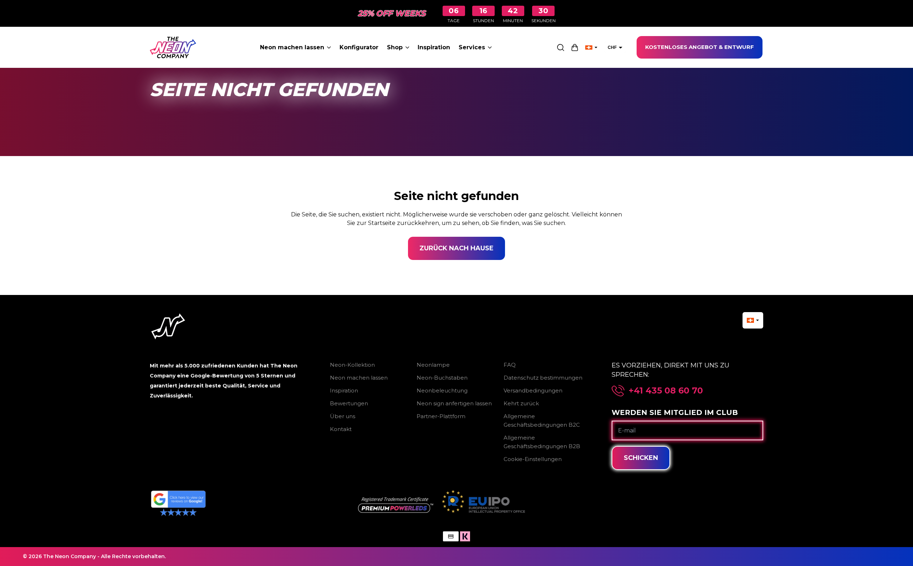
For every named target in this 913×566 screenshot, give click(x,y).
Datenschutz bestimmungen (543, 377)
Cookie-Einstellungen (533, 459)
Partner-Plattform (441, 416)
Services (472, 47)
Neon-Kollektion (352, 364)
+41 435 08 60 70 (666, 391)
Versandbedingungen (533, 390)
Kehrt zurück (521, 403)
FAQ (510, 364)
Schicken (641, 458)
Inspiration (434, 47)
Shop (395, 47)
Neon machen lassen (292, 47)
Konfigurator (359, 47)
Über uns (342, 416)
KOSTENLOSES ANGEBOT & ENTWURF (699, 47)
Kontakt (341, 429)
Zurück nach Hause (456, 248)
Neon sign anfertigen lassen (454, 403)
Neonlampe (433, 364)
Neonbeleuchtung (442, 390)
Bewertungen (349, 403)
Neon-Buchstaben (442, 377)
